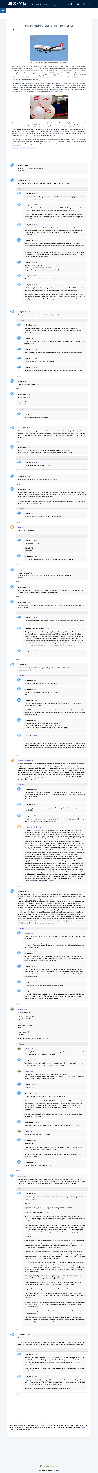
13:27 (35, 513)
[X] (71, 4)
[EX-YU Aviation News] (17, 4)
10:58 (35, 325)
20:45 (35, 804)
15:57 (35, 680)
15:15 (35, 367)
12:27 (35, 338)
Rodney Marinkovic (24, 760)
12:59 (23, 527)
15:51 (47, 628)
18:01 (35, 276)
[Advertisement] (49, 1451)
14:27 (35, 1162)
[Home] (3, 10)
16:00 (35, 689)
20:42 (35, 285)
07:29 (39, 827)
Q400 (19, 527)
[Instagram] (74, 4)
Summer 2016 (30, 148)
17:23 (35, 1354)
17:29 (32, 933)
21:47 (32, 1131)
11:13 (28, 428)
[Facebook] (67, 4)
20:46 (35, 982)
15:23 (35, 617)
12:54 (28, 489)
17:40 (32, 1049)
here (83, 1427)
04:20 (28, 1335)
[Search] (84, 4)
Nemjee (20, 1009)
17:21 (35, 556)
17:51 (35, 1060)
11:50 (28, 476)
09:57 (28, 381)
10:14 (35, 193)
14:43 (28, 587)
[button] (13, 30)
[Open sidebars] (3, 16)
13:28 (28, 570)
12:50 (35, 358)
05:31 (35, 816)
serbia (22, 148)
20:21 (35, 966)
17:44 (35, 953)
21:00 (28, 1176)
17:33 (25, 1009)
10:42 (35, 225)
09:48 (28, 312)
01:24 (35, 700)
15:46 (35, 540)
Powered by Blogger (50, 1466)
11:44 (35, 240)
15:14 (28, 602)
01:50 (35, 1140)
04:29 (35, 735)
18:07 (32, 1071)
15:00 (35, 262)
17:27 (35, 1377)
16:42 (35, 651)
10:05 (35, 1193)
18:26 (35, 789)
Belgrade (15, 148)
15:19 (35, 462)
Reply (18, 175)
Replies (21, 189)
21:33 (37, 1122)
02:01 (35, 720)
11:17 (35, 414)
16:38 (33, 760)
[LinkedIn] (78, 4)
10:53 (28, 394)
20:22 (35, 1084)
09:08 (30, 165)
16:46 (28, 891)
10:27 (35, 205)
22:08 (35, 991)
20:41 (35, 1093)
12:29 (35, 349)
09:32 (28, 180)
